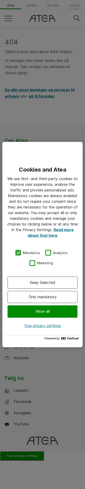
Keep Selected (42, 282)
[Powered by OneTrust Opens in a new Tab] (62, 339)
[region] (42, 244)
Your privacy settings (42, 325)
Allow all (42, 311)
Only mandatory (43, 296)
